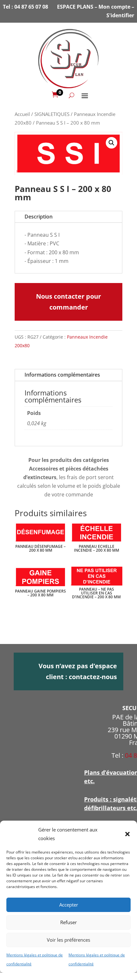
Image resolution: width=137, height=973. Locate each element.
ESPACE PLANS (75, 6)
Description (39, 216)
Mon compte (114, 6)
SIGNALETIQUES (51, 114)
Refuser (68, 922)
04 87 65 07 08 (31, 6)
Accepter (68, 904)
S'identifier (120, 15)
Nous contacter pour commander (68, 301)
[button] (127, 834)
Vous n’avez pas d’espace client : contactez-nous (78, 671)
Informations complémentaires (62, 374)
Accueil (22, 114)
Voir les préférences (68, 940)
